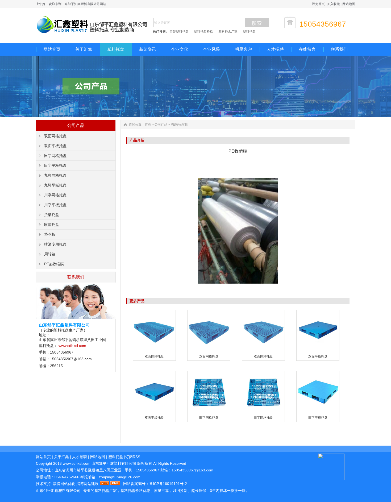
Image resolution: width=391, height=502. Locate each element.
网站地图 (348, 4)
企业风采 (211, 49)
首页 (148, 124)
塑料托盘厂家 (228, 32)
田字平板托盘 (55, 165)
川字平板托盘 (55, 205)
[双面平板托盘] (318, 351)
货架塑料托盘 (179, 32)
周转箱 (49, 254)
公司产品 (161, 124)
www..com (76, 463)
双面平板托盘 (55, 146)
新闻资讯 (147, 49)
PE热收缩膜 (54, 264)
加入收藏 (333, 4)
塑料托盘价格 (203, 32)
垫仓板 (49, 234)
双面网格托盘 (55, 136)
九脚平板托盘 (55, 185)
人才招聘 (275, 49)
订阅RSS (132, 457)
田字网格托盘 (55, 155)
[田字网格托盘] (209, 412)
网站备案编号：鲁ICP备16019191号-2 (155, 484)
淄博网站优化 (64, 484)
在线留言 (307, 49)
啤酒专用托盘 (55, 244)
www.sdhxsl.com (72, 345)
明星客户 (243, 49)
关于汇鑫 (83, 49)
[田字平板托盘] (318, 412)
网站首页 (51, 49)
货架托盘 (51, 215)
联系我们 (339, 49)
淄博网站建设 (87, 484)
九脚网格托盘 (55, 175)
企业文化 (179, 49)
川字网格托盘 (55, 195)
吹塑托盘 (51, 224)
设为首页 (318, 4)
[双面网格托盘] (154, 351)
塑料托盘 (249, 32)
